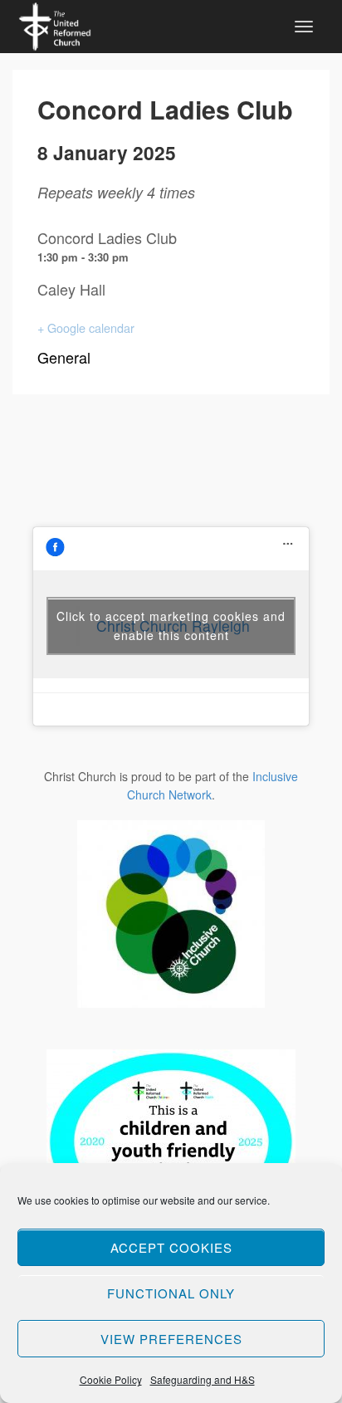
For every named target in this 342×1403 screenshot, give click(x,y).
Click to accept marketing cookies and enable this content (171, 625)
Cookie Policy (111, 1379)
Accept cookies (171, 1247)
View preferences (171, 1338)
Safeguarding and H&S (202, 1379)
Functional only (171, 1293)
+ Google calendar (85, 327)
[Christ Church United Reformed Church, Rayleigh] (55, 24)
